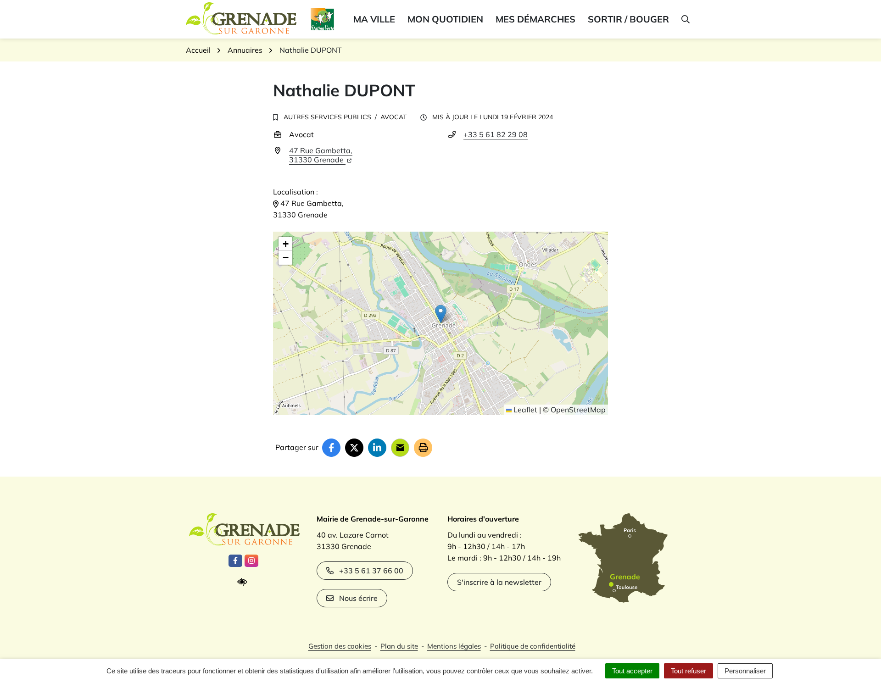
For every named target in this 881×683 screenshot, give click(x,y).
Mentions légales (454, 646)
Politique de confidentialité (532, 646)
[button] (685, 19)
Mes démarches (535, 19)
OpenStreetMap (578, 409)
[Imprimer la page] (423, 448)
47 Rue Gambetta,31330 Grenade (320, 155)
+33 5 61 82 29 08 (495, 134)
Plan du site (399, 646)
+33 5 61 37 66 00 (371, 570)
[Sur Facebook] (331, 448)
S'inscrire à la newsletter (499, 582)
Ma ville (374, 19)
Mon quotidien (445, 19)
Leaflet (524, 409)
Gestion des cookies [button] (339, 646)
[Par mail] (400, 448)
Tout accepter (632, 671)
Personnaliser (745, 671)
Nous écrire (358, 598)
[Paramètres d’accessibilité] (244, 582)
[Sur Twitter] (354, 448)
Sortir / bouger (628, 19)
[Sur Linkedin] (377, 448)
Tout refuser (688, 671)
